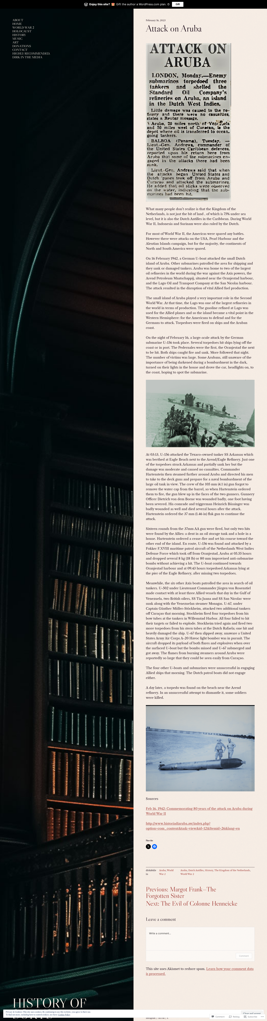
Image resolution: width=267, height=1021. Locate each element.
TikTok (161, 1018)
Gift (178, 4)
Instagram (150, 1018)
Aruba (162, 870)
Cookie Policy (64, 1015)
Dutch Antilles (196, 870)
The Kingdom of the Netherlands (232, 870)
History (209, 870)
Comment (244, 956)
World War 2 (187, 874)
